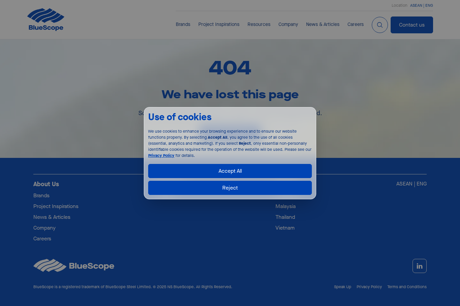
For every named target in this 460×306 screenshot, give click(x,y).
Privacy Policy (161, 155)
